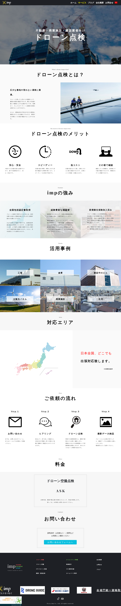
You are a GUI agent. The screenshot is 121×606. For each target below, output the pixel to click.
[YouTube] (116, 2)
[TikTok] (58, 598)
